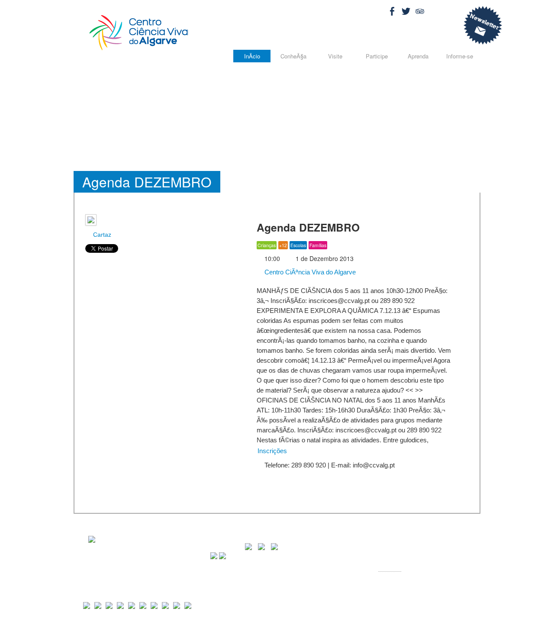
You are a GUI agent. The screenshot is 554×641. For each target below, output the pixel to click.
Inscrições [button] (272, 450)
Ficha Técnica (262, 631)
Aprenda (418, 56)
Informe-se (459, 56)
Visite (335, 56)
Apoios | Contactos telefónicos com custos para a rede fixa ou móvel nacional (376, 631)
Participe (377, 56)
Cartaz (101, 234)
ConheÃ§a (293, 56)
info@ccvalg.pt (415, 576)
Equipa (287, 631)
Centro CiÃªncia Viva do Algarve (309, 272)
